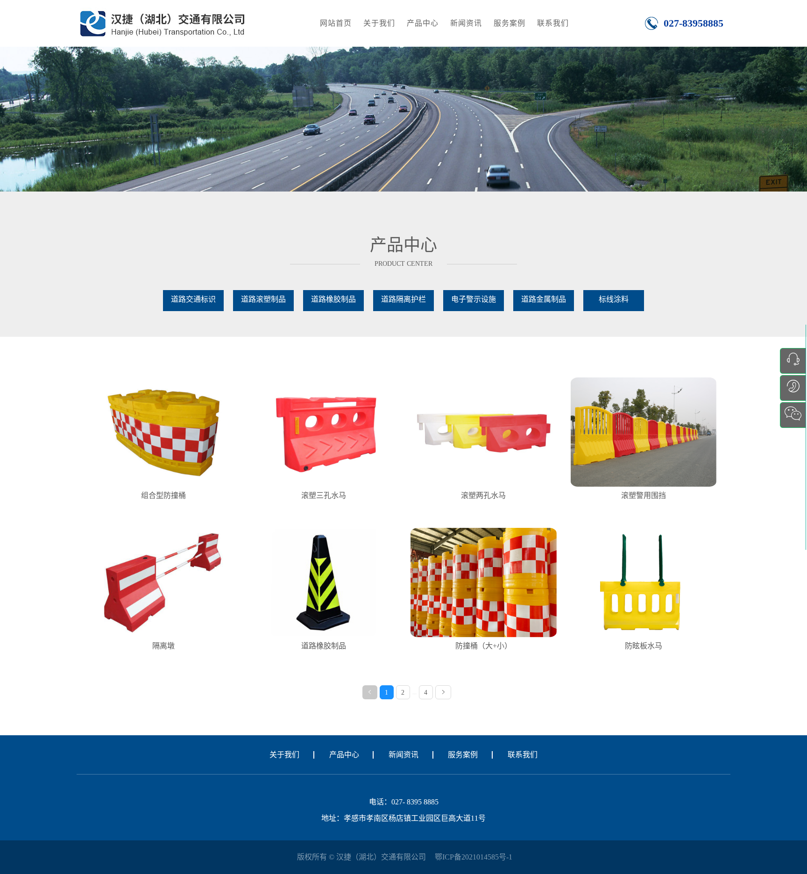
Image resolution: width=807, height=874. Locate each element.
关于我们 (379, 23)
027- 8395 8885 (415, 802)
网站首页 (336, 23)
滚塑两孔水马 (483, 495)
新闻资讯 (466, 23)
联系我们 (553, 23)
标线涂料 (614, 299)
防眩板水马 (643, 646)
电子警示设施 (473, 299)
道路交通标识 (193, 299)
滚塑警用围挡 (643, 495)
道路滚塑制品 (263, 299)
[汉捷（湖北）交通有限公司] (162, 23)
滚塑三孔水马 (323, 495)
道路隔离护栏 (403, 299)
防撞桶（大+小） (483, 646)
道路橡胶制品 (333, 299)
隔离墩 (163, 646)
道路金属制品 (543, 299)
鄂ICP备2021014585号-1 (473, 857)
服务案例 (509, 23)
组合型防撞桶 (163, 495)
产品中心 (423, 23)
